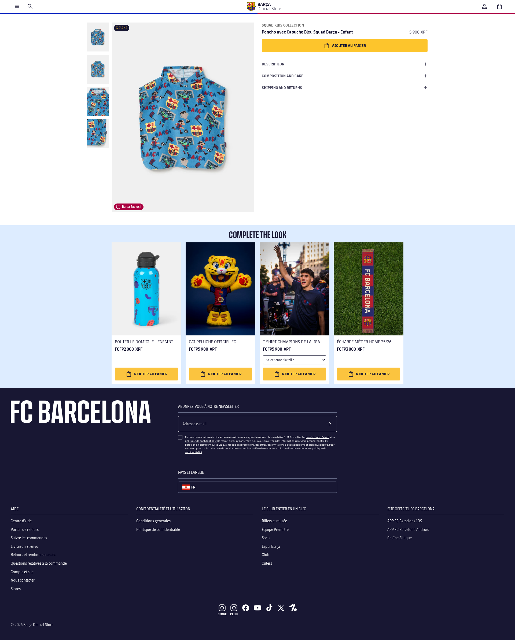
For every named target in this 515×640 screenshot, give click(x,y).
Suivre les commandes (29, 537)
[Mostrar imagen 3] (98, 101)
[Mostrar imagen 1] (98, 37)
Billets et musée (274, 521)
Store (222, 614)
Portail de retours (25, 529)
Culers (267, 563)
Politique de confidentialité (158, 529)
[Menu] (17, 6)
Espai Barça (271, 546)
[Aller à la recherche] (30, 6)
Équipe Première (275, 529)
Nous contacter (23, 580)
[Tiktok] (269, 608)
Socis (266, 537)
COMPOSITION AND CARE (282, 75)
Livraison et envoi (25, 546)
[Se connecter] (484, 6)
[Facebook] (245, 608)
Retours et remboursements (33, 554)
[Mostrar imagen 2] (98, 69)
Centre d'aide (21, 521)
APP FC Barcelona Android (408, 529)
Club (265, 554)
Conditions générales (153, 521)
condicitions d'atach (317, 437)
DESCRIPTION (273, 64)
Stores (16, 588)
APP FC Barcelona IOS (404, 521)
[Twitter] (281, 608)
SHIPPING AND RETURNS (282, 87)
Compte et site (22, 571)
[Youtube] (257, 608)
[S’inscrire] (328, 424)
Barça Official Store (38, 624)
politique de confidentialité (201, 440)
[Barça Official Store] (263, 6)
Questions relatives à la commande (39, 563)
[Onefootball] (293, 608)
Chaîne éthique (399, 537)
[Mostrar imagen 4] (98, 133)
